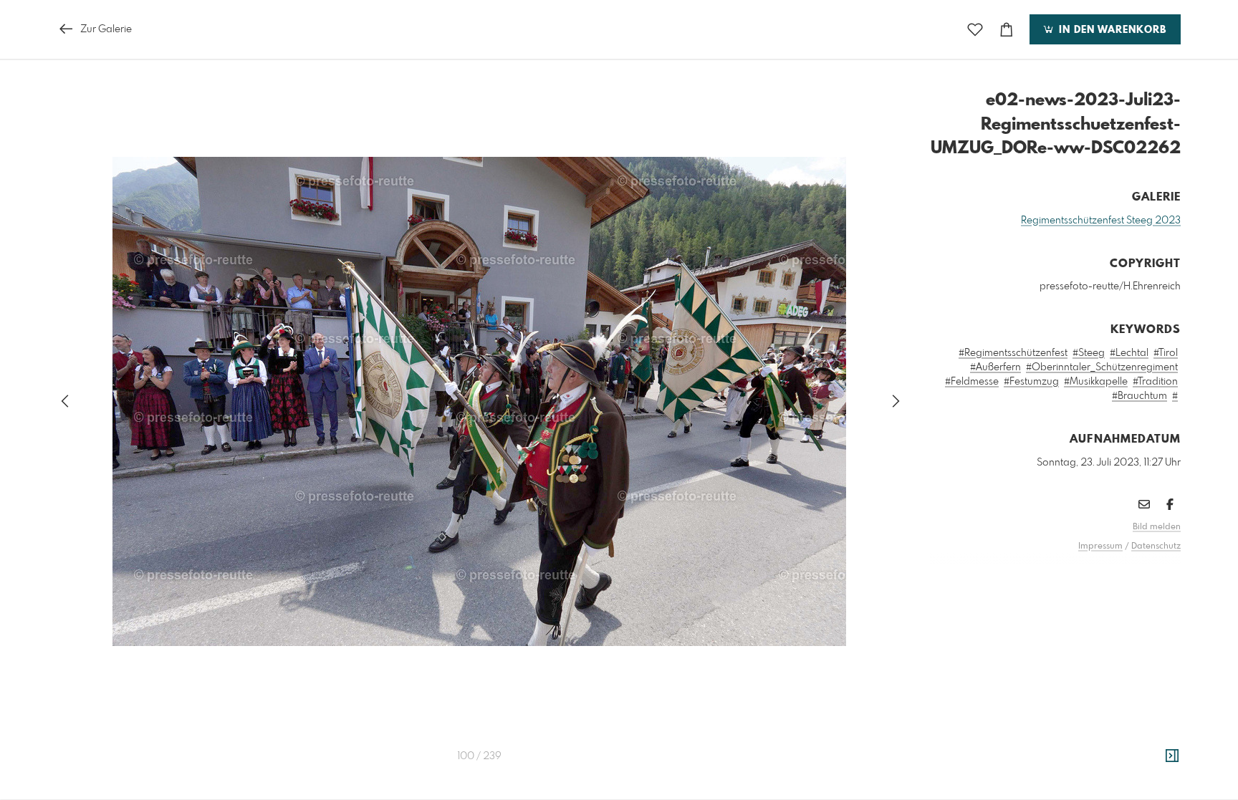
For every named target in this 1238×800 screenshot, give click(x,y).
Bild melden (1157, 527)
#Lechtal (1129, 353)
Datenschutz (1156, 546)
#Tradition (1155, 382)
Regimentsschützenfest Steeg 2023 (1101, 221)
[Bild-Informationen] (1172, 756)
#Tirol (1165, 353)
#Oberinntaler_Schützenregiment (1102, 367)
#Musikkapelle (1096, 382)
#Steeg (1089, 353)
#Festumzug (1031, 382)
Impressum (1100, 546)
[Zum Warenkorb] (1006, 29)
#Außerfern (995, 367)
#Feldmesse (972, 382)
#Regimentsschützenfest (1013, 353)
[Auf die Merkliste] (975, 29)
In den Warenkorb (1110, 30)
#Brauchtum (1139, 396)
